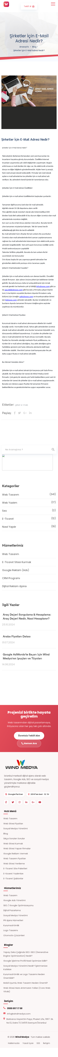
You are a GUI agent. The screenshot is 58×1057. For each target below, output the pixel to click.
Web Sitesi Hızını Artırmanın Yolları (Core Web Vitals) (26, 989)
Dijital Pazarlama (12, 910)
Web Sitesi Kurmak (13, 843)
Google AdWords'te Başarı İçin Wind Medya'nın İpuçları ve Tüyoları (26, 656)
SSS (38, 1043)
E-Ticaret (29, 518)
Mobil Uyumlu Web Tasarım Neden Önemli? (25, 982)
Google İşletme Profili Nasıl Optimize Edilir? (25, 960)
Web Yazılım (29, 502)
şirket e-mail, (21, 405)
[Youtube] (40, 802)
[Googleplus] (33, 802)
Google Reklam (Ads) (15, 570)
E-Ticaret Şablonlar (13, 878)
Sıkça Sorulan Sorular (14, 838)
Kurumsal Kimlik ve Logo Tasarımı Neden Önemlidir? (24, 976)
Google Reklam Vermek (15, 853)
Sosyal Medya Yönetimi (15, 828)
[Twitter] (12, 802)
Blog (34, 46)
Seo (29, 510)
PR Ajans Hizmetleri (13, 920)
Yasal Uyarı (28, 1043)
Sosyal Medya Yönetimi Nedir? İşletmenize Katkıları (25, 967)
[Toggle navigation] (53, 4)
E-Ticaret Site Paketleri (15, 868)
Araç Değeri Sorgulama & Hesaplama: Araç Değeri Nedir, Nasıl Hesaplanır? (27, 616)
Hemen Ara (30, 743)
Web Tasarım (29, 494)
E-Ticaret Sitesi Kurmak (16, 562)
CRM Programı (11, 578)
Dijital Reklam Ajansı (14, 586)
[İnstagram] (19, 802)
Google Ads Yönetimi (14, 900)
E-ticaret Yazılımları (13, 873)
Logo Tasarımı (10, 930)
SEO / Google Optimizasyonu (18, 905)
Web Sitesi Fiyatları (13, 823)
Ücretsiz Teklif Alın (29, 735)
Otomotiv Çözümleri (13, 935)
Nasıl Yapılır (29, 526)
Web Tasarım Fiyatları (14, 858)
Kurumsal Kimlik (11, 925)
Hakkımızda (13, 1043)
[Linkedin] (26, 802)
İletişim (46, 1043)
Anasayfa (24, 46)
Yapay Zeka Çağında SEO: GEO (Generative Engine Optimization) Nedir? (25, 954)
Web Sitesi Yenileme (14, 863)
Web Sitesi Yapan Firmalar (17, 848)
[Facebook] (6, 802)
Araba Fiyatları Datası (17, 636)
